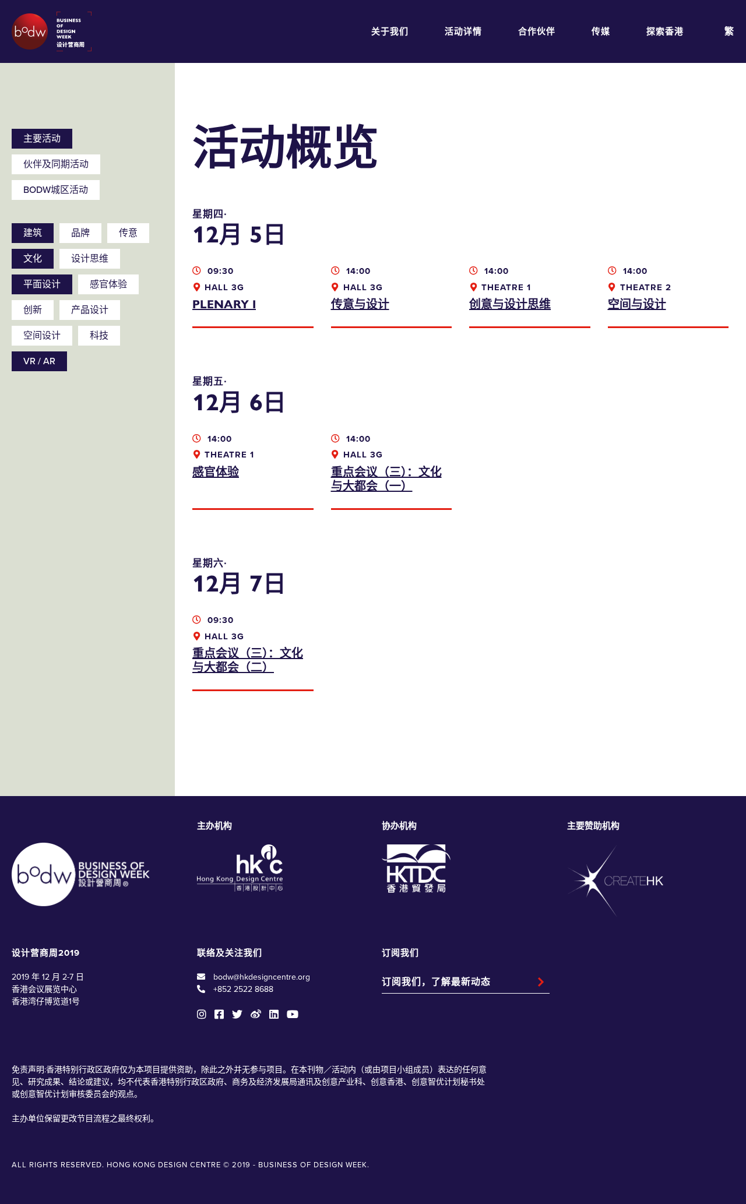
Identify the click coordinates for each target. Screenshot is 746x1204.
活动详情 (463, 31)
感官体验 (108, 284)
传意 (128, 233)
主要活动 (42, 139)
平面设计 (42, 284)
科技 (99, 336)
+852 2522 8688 (243, 989)
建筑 (32, 233)
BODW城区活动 (55, 190)
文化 (32, 259)
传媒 (601, 31)
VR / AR (39, 361)
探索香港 (665, 31)
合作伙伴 (536, 31)
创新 (32, 310)
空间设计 (42, 336)
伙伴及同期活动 (56, 164)
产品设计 (89, 310)
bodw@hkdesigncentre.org (261, 977)
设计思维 (89, 259)
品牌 (80, 233)
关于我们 (390, 31)
